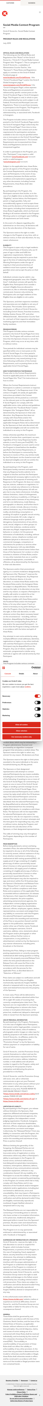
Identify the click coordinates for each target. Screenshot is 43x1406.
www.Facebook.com (20, 157)
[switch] (38, 702)
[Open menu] (40, 12)
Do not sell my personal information (21, 1398)
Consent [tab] (8, 673)
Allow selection (21, 731)
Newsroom (24, 1380)
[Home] (5, 13)
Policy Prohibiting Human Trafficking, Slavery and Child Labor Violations (21, 1395)
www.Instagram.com (12, 162)
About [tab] (35, 673)
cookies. (28, 687)
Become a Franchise (12, 1380)
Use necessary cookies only (21, 737)
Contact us (33, 1380)
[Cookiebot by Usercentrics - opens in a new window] (31, 668)
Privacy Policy (21, 1392)
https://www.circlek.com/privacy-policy (19, 1094)
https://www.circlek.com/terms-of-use (19, 1099)
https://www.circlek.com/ (13, 1101)
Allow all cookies (21, 725)
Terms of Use (31, 1389)
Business (31, 3)
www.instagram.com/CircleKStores (17, 85)
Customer (10, 3)
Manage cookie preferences (16, 1389)
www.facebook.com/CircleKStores (16, 77)
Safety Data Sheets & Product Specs (21, 1401)
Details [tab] (21, 673)
